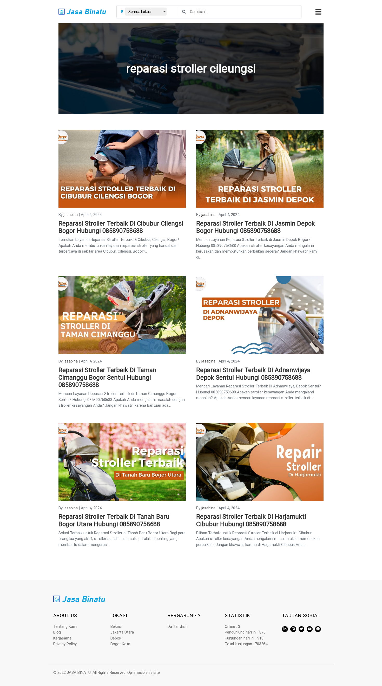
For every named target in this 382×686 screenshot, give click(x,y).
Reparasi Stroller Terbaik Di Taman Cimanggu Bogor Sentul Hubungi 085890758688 (107, 377)
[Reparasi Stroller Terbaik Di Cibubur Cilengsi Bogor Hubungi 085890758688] (122, 168)
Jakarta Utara (122, 632)
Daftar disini (178, 626)
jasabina (71, 214)
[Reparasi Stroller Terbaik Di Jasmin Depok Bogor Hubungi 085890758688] (260, 168)
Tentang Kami (65, 626)
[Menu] (318, 11)
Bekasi (116, 626)
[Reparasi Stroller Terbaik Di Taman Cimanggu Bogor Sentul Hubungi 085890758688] (122, 315)
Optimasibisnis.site (143, 672)
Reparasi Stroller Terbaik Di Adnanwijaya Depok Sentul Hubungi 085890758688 (253, 373)
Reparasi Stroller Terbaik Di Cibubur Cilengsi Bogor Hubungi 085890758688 (120, 227)
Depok (115, 638)
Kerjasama (62, 638)
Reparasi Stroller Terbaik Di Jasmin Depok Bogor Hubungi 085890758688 (255, 227)
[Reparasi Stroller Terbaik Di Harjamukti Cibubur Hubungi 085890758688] (260, 461)
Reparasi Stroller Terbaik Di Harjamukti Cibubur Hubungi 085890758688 (251, 520)
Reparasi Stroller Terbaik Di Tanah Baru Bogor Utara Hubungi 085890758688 (113, 520)
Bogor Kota (120, 644)
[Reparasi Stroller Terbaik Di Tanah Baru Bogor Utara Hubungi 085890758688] (122, 461)
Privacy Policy (65, 644)
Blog (57, 632)
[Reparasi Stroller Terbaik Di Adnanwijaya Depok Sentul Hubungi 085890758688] (260, 315)
